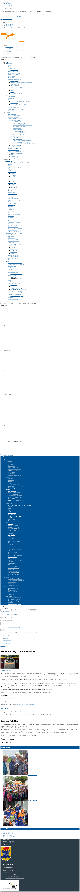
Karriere (12, 154)
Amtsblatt (10, 197)
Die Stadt (5, 62)
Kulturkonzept (11, 238)
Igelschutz (10, 297)
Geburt (10, 164)
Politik (7, 95)
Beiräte (10, 100)
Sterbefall (10, 191)
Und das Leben (7, 219)
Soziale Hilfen (11, 192)
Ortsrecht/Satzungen (13, 150)
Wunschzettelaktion (13, 269)
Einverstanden (9, 19)
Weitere (12, 253)
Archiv (12, 181)
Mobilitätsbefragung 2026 (14, 278)
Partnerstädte (11, 68)
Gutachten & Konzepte (16, 87)
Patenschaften (14, 70)
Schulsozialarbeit (12, 230)
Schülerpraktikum (15, 158)
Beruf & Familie (17, 128)
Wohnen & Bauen (12, 194)
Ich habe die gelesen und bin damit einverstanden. (21, 627)
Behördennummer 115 (14, 200)
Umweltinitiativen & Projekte (17, 293)
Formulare (10, 206)
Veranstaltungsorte (13, 239)
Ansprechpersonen (13, 198)
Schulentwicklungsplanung (15, 228)
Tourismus (8, 25)
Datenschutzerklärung (14, 627)
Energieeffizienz (12, 275)
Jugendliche (11, 169)
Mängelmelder (11, 208)
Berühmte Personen (13, 71)
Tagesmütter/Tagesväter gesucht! (16, 264)
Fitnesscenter (13, 252)
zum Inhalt (5, 2)
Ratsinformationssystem (14, 214)
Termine (12, 173)
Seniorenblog (13, 180)
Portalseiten (6, 22)
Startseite (5, 638)
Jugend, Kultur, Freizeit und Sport (14, 233)
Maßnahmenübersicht (16, 274)
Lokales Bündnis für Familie (15, 263)
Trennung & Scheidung (19, 132)
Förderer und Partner (8, 832)
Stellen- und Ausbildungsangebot (16, 151)
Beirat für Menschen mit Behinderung (20, 101)
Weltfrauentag (16, 137)
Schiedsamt (11, 216)
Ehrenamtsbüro (12, 266)
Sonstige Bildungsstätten (14, 231)
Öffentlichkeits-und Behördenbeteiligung (21, 82)
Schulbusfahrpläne (13, 227)
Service (7, 195)
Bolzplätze (13, 247)
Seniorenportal (12, 172)
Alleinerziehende (17, 129)
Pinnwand (13, 175)
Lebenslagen (9, 161)
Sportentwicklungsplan (14, 255)
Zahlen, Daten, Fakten (13, 74)
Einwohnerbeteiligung (13, 107)
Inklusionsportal (12, 183)
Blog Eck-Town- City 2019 (9, 833)
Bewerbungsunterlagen (16, 153)
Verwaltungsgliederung (14, 115)
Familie (7, 261)
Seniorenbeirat (14, 103)
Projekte (12, 136)
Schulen (10, 223)
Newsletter (11, 209)
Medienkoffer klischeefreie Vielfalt (21, 142)
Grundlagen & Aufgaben (16, 147)
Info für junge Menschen (19, 134)
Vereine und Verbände (13, 241)
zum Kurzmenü (7, 7)
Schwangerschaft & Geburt (19, 126)
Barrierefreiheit (7, 842)
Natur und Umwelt (10, 282)
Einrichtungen (11, 205)
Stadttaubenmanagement (14, 299)
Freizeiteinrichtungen (13, 256)
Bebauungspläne (14, 85)
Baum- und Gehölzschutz (14, 283)
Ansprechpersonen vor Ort (14, 148)
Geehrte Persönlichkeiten (14, 73)
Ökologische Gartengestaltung (16, 294)
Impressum (6, 839)
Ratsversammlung (12, 96)
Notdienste (11, 211)
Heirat (9, 170)
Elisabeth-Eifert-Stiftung (14, 203)
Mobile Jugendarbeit (13, 258)
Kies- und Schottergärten (16, 296)
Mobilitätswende (12, 277)
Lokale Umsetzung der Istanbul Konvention (24, 143)
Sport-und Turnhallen (16, 244)
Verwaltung (8, 112)
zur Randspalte (7, 3)
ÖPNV (11, 90)
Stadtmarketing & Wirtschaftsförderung (15, 27)
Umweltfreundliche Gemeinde (18, 289)
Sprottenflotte (11, 280)
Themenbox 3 (14, 187)
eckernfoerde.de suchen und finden (9, 57)
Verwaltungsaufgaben (13, 117)
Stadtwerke (8, 29)
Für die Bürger (6, 159)
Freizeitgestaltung (12, 234)
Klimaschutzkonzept (13, 272)
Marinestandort (12, 76)
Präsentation (9, 63)
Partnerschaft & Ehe (18, 131)
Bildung (8, 220)
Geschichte (11, 67)
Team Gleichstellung (15, 145)
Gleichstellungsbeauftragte (15, 118)
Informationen (14, 178)
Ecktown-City (11, 267)
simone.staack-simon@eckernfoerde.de (26, 704)
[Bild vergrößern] (5, 854)
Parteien (10, 106)
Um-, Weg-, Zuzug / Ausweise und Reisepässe (19, 162)
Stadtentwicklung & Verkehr (15, 79)
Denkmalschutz (14, 89)
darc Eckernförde (7, 835)
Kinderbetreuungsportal (16, 167)
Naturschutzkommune (16, 291)
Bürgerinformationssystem (15, 202)
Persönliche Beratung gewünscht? (21, 123)
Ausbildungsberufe (15, 156)
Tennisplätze (13, 249)
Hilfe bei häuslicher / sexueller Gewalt (22, 125)
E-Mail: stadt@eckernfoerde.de (15, 878)
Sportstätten (11, 242)
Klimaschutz (9, 271)
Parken (12, 92)
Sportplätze (13, 245)
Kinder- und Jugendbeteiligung (16, 109)
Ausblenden (3, 19)
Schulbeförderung (12, 225)
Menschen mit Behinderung (15, 189)
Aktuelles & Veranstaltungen (17, 120)
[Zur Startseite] (18, 42)
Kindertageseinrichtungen (14, 222)
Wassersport (13, 250)
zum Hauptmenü (7, 5)
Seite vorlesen (9, 24)
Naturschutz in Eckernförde (15, 288)
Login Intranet (6, 844)
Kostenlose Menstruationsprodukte (22, 140)
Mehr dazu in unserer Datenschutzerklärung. (12, 17)
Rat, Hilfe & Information (16, 121)
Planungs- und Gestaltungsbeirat (18, 104)
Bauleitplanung (14, 81)
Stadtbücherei (9, 30)
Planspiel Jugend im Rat (14, 110)
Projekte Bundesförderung (15, 260)
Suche (33, 57)
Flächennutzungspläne (16, 93)
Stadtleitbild (11, 78)
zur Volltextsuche (7, 8)
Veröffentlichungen (13, 217)
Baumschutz (13, 285)
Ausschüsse (11, 98)
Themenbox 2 (14, 186)
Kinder (9, 165)
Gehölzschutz (13, 286)
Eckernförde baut (14, 84)
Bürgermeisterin (12, 114)
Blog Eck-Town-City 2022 (9, 837)
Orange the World (17, 139)
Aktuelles (10, 65)
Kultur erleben (11, 236)
